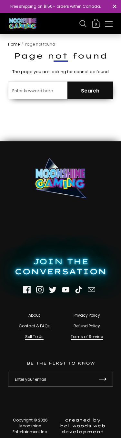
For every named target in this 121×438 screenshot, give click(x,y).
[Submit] (102, 379)
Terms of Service (87, 336)
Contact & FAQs (34, 326)
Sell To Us (34, 336)
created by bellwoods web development (83, 425)
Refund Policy (87, 326)
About (34, 315)
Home (14, 44)
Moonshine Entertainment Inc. (30, 428)
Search (90, 90)
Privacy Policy (87, 315)
